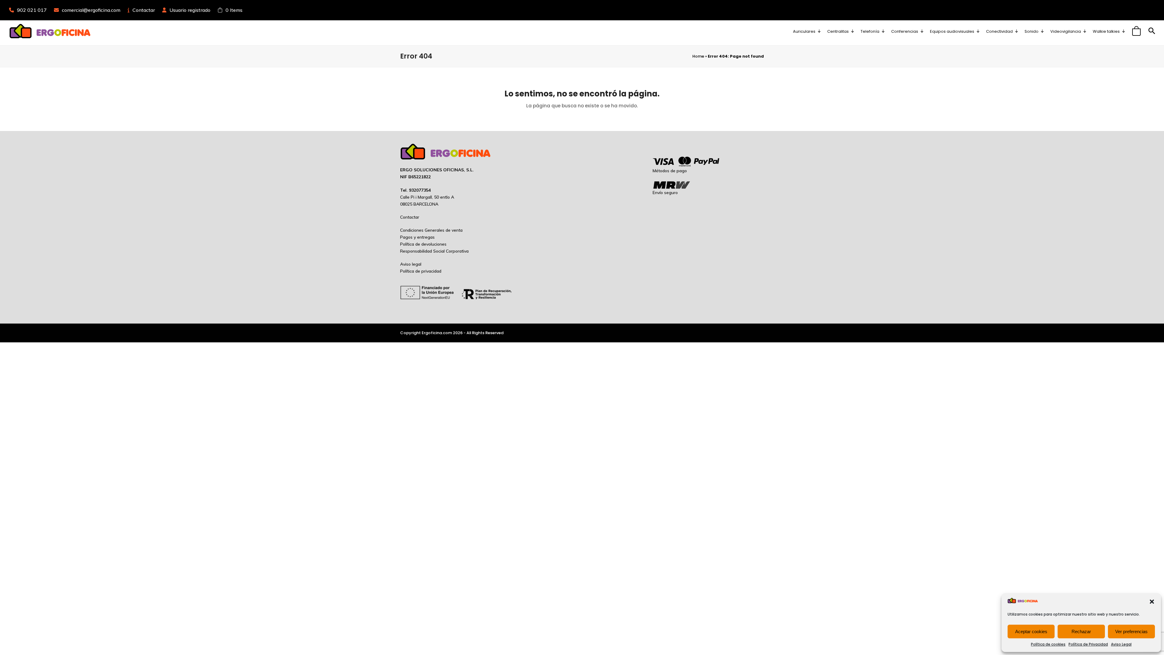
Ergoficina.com (437, 333)
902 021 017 (32, 10)
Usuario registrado (189, 10)
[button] (1152, 602)
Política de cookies (1048, 644)
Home (698, 56)
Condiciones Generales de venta (431, 230)
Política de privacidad (420, 271)
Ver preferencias (1131, 631)
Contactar (143, 10)
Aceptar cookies (1031, 631)
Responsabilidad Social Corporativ (433, 251)
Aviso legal (410, 264)
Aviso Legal (1121, 644)
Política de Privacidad (1088, 644)
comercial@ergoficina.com (91, 10)
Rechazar (1081, 631)
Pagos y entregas (417, 237)
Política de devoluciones (423, 244)
